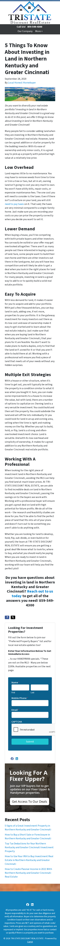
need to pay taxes (14, 204)
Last (32, 692)
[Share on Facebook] (7, 617)
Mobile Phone (20, 698)
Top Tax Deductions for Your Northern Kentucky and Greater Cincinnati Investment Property (29, 847)
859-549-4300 (34, 27)
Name (16, 682)
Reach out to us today (32, 594)
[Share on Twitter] (13, 617)
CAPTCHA (17, 721)
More (38, 31)
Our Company (25, 31)
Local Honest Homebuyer (22, 82)
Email (15, 710)
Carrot (30, 941)
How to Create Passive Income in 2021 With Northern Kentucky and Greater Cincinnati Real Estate (28, 872)
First (13, 692)
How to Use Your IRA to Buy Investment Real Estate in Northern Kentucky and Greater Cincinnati (29, 860)
